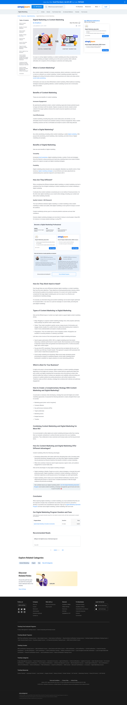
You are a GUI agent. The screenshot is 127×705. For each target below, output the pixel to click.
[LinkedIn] (19, 612)
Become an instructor (50, 604)
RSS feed (64, 611)
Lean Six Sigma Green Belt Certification (85, 650)
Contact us (35, 615)
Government (79, 615)
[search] (46, 7)
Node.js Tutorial (58, 673)
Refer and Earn (22, 605)
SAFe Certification (40, 650)
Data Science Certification (55, 638)
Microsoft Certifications (77, 664)
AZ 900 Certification (90, 648)
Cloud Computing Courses (39, 661)
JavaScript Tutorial (30, 673)
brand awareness (43, 157)
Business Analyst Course (39, 640)
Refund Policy (74, 680)
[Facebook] (19, 609)
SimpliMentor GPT (66, 613)
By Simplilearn (37, 23)
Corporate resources (80, 611)
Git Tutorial (74, 673)
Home (19, 16)
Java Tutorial (40, 673)
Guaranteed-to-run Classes (82, 608)
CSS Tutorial (102, 673)
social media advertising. (39, 78)
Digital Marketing (31, 16)
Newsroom (35, 608)
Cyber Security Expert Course (25, 640)
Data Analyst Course (42, 638)
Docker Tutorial (66, 673)
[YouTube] (24, 609)
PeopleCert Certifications (31, 662)
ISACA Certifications (35, 664)
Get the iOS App (102, 609)
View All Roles (22, 589)
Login (105, 6)
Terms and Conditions (55, 680)
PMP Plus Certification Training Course (27, 638)
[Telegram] (21, 612)
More (96, 6)
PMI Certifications (45, 664)
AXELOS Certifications (23, 664)
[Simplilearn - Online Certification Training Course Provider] (24, 6)
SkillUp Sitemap (65, 606)
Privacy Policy (65, 680)
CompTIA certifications (56, 664)
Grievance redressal (37, 613)
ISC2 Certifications (103, 662)
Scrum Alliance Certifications (46, 662)
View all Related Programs (64, 274)
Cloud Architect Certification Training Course (73, 638)
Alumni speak (36, 611)
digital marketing (72, 134)
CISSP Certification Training (52, 650)
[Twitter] (21, 609)
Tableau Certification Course (67, 650)
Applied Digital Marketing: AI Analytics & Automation (44, 523)
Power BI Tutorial (94, 673)
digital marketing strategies (46, 171)
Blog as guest (49, 606)
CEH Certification (80, 648)
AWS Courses (67, 664)
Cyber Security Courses (97, 661)
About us (35, 604)
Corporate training (80, 604)
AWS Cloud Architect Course (73, 640)
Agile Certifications (63, 661)
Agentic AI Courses (85, 661)
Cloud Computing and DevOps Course (46, 629)
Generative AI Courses (52, 661)
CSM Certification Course (41, 648)
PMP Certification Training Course (26, 648)
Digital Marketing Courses (97, 664)
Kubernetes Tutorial (83, 673)
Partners (78, 613)
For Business (79, 6)
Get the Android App (102, 605)
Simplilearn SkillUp (66, 604)
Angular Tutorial (48, 673)
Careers (34, 606)
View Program (52, 248)
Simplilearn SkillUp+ (80, 606)
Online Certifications (75, 661)
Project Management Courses (25, 661)
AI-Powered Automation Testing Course (56, 640)
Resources (88, 6)
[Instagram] (24, 612)
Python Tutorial (21, 673)
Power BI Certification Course (32, 652)
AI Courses (87, 664)
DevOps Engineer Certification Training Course (96, 638)
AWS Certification (70, 648)
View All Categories (47, 563)
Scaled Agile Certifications (91, 662)
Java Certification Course (47, 652)
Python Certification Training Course (63, 652)
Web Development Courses (77, 662)
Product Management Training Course (27, 629)
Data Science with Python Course (57, 648)
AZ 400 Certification (29, 650)
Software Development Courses (61, 662)
